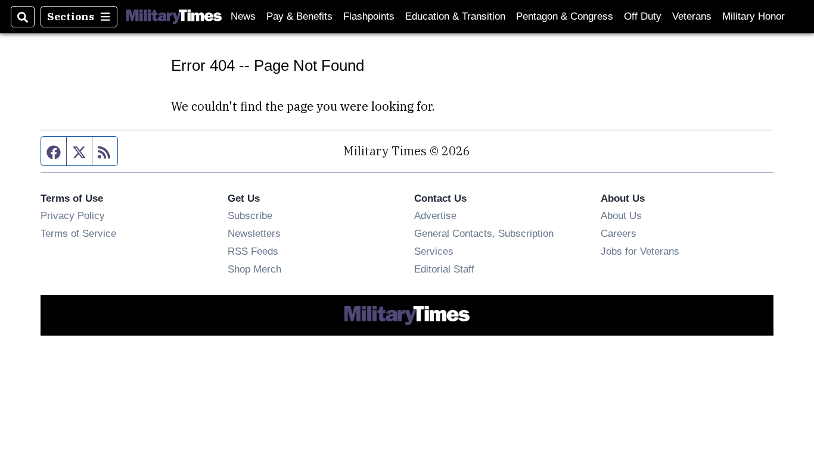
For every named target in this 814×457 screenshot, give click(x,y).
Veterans (692, 16)
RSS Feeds (253, 251)
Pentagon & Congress (564, 16)
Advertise (435, 215)
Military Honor (753, 16)
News (243, 16)
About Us (621, 215)
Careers (618, 233)
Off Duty (642, 16)
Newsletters (254, 233)
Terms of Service (78, 233)
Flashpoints (368, 16)
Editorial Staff (444, 269)
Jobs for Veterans (640, 251)
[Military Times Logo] (174, 17)
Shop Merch (254, 269)
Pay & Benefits (299, 16)
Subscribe (250, 215)
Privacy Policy (73, 215)
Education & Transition (455, 16)
